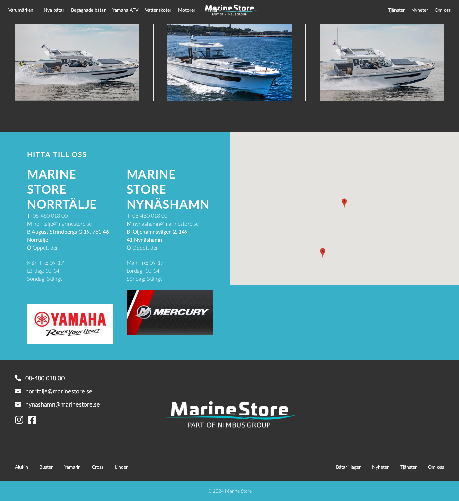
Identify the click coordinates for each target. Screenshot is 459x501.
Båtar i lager (348, 467)
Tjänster (396, 10)
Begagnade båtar (88, 10)
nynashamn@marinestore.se (62, 404)
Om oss (443, 10)
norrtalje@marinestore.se (58, 391)
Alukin (21, 467)
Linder (121, 467)
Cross (97, 467)
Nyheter (419, 10)
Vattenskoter (158, 10)
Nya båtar (54, 10)
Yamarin (72, 467)
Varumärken (20, 10)
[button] (344, 203)
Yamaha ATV (125, 10)
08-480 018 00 (45, 378)
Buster (46, 467)
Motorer (186, 10)
